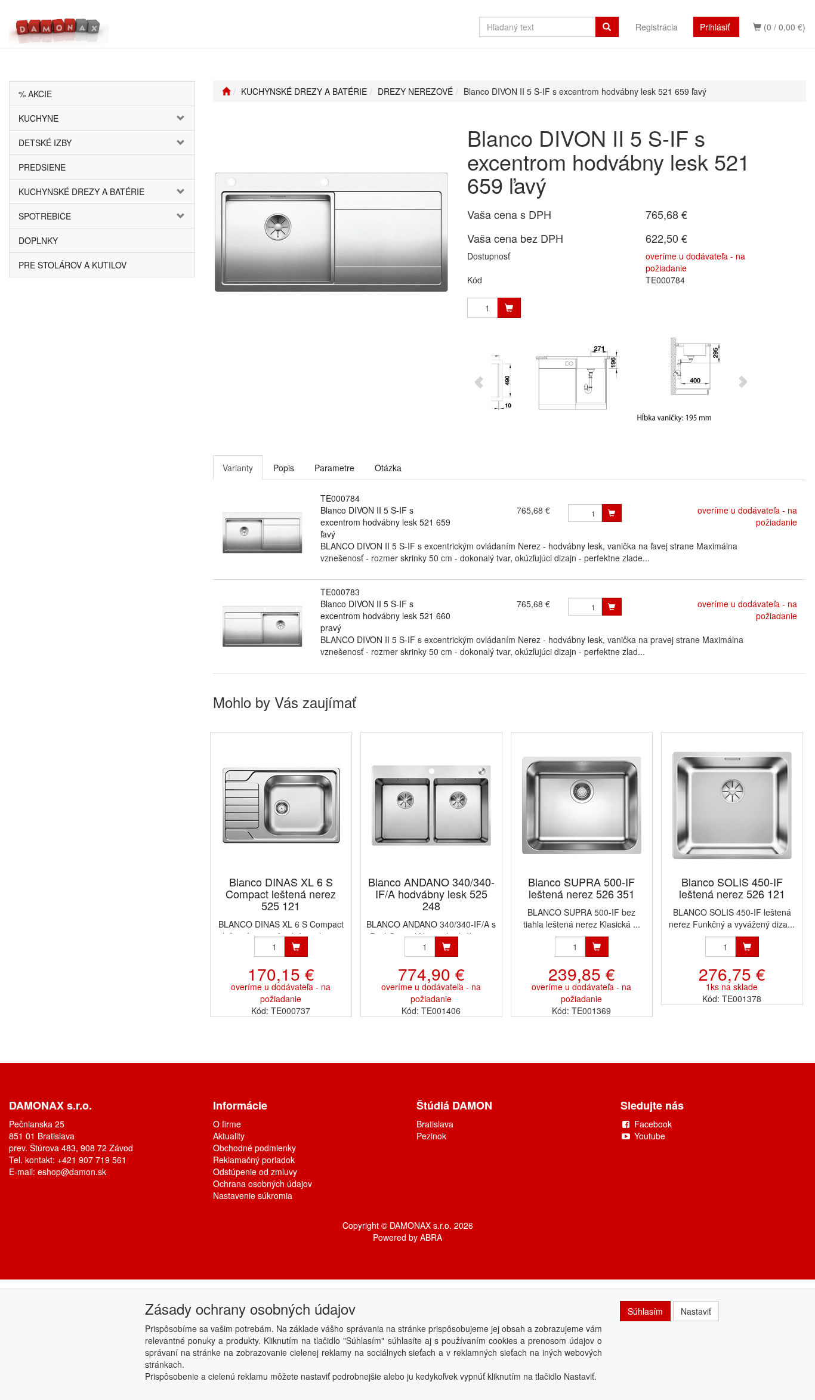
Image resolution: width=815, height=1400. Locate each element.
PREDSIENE (42, 167)
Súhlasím (645, 1311)
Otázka (388, 468)
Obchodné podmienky (254, 1148)
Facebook (653, 1124)
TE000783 (340, 592)
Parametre (334, 468)
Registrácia (656, 27)
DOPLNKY (38, 240)
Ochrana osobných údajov (262, 1183)
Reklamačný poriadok (254, 1160)
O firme (227, 1124)
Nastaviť (696, 1311)
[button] (179, 118)
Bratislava (434, 1124)
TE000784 (340, 498)
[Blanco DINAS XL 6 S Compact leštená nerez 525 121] (281, 805)
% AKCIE (35, 94)
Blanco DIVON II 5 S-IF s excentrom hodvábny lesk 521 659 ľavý (385, 522)
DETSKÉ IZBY (45, 143)
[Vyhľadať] (607, 27)
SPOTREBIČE (44, 216)
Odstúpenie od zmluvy (255, 1172)
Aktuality (229, 1136)
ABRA (431, 1237)
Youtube (649, 1136)
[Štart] (226, 91)
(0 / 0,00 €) (783, 27)
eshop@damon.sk (72, 1172)
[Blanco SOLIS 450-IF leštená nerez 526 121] (732, 805)
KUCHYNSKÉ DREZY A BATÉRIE (81, 191)
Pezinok (431, 1136)
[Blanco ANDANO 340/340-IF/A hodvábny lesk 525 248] (431, 805)
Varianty (238, 468)
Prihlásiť (715, 27)
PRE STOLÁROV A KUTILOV (72, 265)
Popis (283, 468)
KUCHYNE (38, 118)
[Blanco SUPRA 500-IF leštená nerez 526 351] (581, 805)
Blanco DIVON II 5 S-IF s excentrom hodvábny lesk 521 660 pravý (385, 615)
